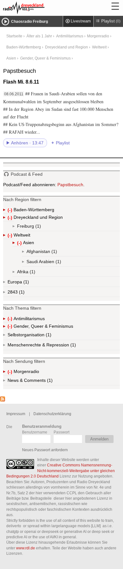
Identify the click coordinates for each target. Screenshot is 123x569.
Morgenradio (98, 36)
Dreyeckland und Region (66, 47)
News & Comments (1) (41, 381)
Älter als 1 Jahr (39, 36)
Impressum (15, 414)
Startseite (14, 36)
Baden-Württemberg (23, 47)
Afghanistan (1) (53, 252)
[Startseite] (41, 8)
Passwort (61, 432)
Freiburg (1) (37, 227)
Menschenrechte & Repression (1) (58, 346)
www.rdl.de (25, 548)
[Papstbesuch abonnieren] (2, 399)
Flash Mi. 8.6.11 (21, 82)
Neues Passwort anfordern (45, 450)
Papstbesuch (70, 184)
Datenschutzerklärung (52, 414)
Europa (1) (26, 283)
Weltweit (99, 47)
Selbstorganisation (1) (48, 336)
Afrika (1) (32, 273)
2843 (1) (22, 293)
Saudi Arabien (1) (51, 263)
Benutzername (34, 432)
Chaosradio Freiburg (29, 21)
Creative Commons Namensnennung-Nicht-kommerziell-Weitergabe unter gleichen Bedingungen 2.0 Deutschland (60, 470)
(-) (11, 210)
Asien (11, 58)
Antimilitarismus (69, 36)
